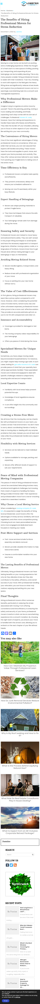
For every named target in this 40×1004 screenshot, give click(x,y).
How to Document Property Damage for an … (24, 983)
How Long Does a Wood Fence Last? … (26, 910)
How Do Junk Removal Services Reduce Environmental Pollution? (20, 701)
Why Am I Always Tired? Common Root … (26, 927)
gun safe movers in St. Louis (24, 364)
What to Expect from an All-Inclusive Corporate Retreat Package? (20, 832)
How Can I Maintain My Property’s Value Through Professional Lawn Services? (20, 668)
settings (17, 997)
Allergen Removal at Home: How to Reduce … (25, 963)
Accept (5, 1001)
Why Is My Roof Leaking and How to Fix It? (20, 734)
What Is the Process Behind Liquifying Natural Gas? (20, 766)
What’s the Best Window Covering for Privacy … (26, 946)
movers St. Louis (26, 117)
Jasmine (19, 32)
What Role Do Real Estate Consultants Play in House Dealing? (20, 799)
